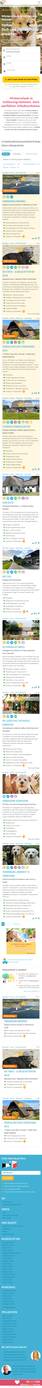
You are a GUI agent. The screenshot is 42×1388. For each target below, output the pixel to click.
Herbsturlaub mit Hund (8, 1334)
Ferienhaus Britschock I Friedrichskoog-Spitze (19, 349)
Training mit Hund (7, 1332)
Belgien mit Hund (7, 1272)
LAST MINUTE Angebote (8, 1307)
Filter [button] (7, 154)
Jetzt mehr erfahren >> (31, 991)
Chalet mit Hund (6, 1296)
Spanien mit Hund (7, 1258)
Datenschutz (31, 1387)
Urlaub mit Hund (5, 5)
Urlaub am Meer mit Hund (9, 1324)
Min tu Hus (7, 577)
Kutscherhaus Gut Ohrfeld (14, 647)
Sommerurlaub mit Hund (9, 1321)
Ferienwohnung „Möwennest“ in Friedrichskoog (16, 874)
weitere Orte (27, 474)
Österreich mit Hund (8, 1245)
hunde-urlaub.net (12, 1387)
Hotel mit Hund (6, 1299)
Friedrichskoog (27, 318)
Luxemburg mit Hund (8, 1277)
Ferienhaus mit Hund (8, 1293)
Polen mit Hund (6, 1264)
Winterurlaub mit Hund (8, 1337)
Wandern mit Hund (7, 1316)
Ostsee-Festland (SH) (21, 173)
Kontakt (4, 1231)
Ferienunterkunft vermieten (10, 1215)
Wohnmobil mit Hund (8, 1304)
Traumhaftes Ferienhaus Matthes (16, 427)
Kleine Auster (8, 503)
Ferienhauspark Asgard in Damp (15, 801)
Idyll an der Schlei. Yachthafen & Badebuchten (16, 723)
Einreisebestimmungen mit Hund (11, 1205)
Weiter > (17, 924)
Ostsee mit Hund (7, 1280)
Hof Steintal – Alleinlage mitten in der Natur (18, 274)
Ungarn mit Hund (7, 1269)
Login (3, 1213)
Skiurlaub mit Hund (7, 1340)
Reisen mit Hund (7, 1202)
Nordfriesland (19, 548)
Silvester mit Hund (7, 1342)
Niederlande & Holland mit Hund (11, 1253)
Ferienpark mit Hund (8, 1301)
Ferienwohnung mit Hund (9, 1291)
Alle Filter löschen (32, 154)
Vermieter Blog (6, 1218)
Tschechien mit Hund (8, 1274)
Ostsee (12, 173)
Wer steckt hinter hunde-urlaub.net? (12, 1226)
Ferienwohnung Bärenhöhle (14, 201)
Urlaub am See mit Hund (9, 1326)
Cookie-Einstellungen (8, 1234)
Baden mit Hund (6, 1318)
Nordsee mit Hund (7, 1282)
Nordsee (12, 318)
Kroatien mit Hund (7, 1250)
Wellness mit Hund (7, 1329)
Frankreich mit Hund (8, 1256)
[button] (21, 50)
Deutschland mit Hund (8, 1242)
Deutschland (7, 150)
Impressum (25, 1387)
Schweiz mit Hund (7, 1266)
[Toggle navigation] (39, 2)
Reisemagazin (6, 1229)
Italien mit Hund (6, 1248)
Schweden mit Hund (8, 1261)
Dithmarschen (19, 318)
